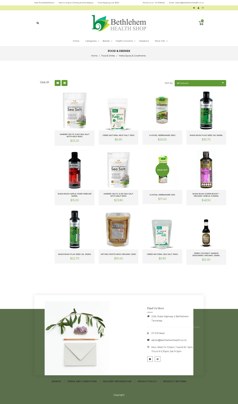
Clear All (44, 82)
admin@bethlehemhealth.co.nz (189, 3)
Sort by (169, 83)
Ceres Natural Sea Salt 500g (162, 254)
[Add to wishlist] (203, 8)
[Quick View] (92, 95)
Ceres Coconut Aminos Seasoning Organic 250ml (206, 254)
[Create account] (199, 8)
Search (56, 381)
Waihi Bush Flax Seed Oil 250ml (74, 254)
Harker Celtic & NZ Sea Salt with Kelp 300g (118, 195)
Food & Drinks (108, 56)
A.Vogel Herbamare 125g (162, 195)
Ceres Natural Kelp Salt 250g (118, 135)
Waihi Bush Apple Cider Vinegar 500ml (74, 195)
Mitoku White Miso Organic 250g (118, 254)
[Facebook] (150, 359)
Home (94, 56)
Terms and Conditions (82, 381)
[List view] (64, 83)
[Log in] (194, 8)
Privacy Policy (147, 381)
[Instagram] (157, 359)
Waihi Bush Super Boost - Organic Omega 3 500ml (206, 195)
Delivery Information (117, 381)
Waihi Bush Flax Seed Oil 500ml (206, 135)
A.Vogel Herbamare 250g (162, 135)
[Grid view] (58, 83)
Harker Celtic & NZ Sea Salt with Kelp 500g (75, 135)
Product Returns (174, 381)
